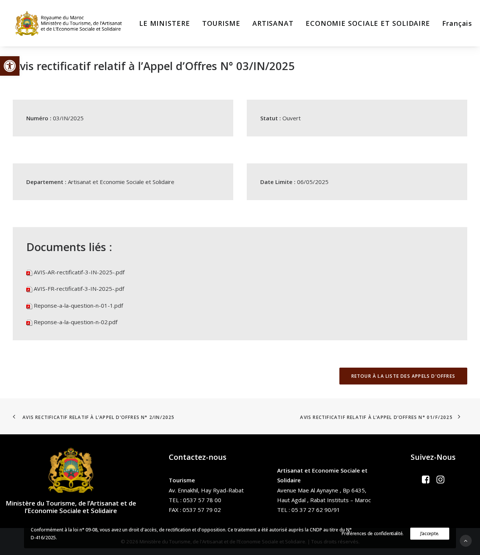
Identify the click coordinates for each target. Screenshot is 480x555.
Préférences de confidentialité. (373, 533)
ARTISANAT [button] (273, 23)
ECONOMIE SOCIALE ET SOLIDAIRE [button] (368, 23)
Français (457, 23)
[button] (10, 66)
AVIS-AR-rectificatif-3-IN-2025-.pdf (79, 272)
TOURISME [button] (221, 23)
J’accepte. (429, 533)
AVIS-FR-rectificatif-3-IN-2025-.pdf (79, 288)
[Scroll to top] (466, 540)
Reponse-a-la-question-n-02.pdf (75, 322)
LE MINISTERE (164, 23)
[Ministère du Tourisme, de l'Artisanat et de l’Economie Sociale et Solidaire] (71, 23)
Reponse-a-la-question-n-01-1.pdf (78, 305)
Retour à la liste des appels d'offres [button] (403, 376)
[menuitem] (164, 23)
